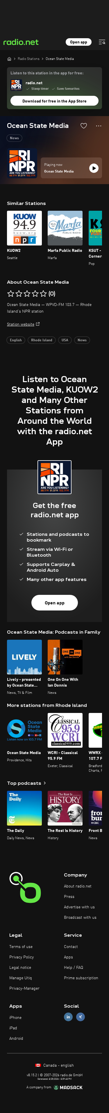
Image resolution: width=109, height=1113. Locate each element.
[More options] (98, 125)
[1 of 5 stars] (11, 294)
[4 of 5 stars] (35, 294)
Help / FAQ (73, 968)
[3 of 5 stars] (27, 294)
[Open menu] (102, 41)
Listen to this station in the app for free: (46, 73)
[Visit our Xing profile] (80, 1017)
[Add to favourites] (83, 125)
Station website (20, 324)
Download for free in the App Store (54, 101)
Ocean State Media (59, 171)
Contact (71, 947)
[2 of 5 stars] (19, 294)
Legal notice (20, 968)
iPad (13, 1028)
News (14, 138)
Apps (68, 957)
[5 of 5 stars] (43, 294)
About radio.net (78, 886)
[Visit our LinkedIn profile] (68, 1017)
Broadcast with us (80, 918)
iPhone (15, 1018)
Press (69, 897)
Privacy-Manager (24, 989)
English (16, 340)
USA (65, 340)
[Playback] (94, 168)
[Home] (9, 58)
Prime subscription (81, 978)
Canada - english (58, 1066)
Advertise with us (79, 907)
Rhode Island (41, 340)
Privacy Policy (21, 957)
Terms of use (21, 947)
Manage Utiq (20, 978)
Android (16, 1039)
